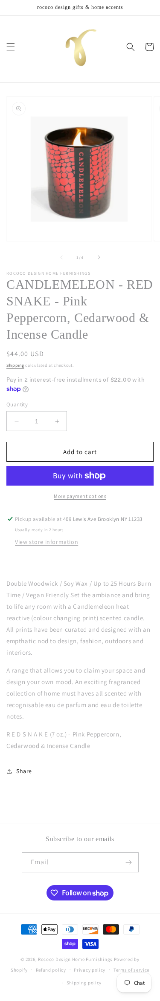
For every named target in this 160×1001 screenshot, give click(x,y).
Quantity (17, 404)
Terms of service (131, 970)
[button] (10, 46)
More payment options (80, 496)
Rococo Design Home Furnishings (76, 959)
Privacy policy (89, 970)
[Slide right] (99, 257)
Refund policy (51, 970)
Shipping (15, 365)
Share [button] (24, 771)
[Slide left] (61, 257)
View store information (46, 542)
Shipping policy (84, 983)
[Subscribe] (128, 862)
